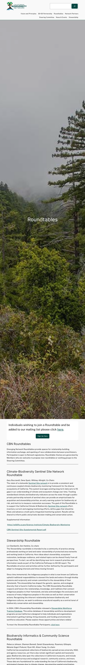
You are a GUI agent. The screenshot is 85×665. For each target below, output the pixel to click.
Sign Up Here (43, 436)
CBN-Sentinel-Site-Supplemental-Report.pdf (26, 530)
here (60, 429)
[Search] (74, 6)
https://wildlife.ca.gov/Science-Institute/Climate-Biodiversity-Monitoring (38, 525)
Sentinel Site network (37, 483)
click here (55, 625)
